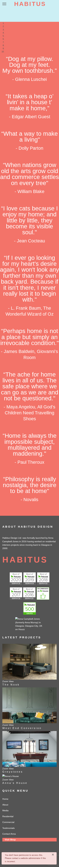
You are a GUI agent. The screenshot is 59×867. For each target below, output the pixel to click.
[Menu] (4, 4)
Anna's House (15, 783)
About (5, 804)
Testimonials (8, 828)
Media (5, 810)
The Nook (11, 684)
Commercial (8, 822)
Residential (7, 816)
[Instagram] (56, 4)
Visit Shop (10, 839)
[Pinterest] (52, 4)
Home (5, 799)
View (11, 681)
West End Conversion (22, 728)
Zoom (5, 681)
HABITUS (30, 4)
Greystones (12, 771)
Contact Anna (9, 834)
